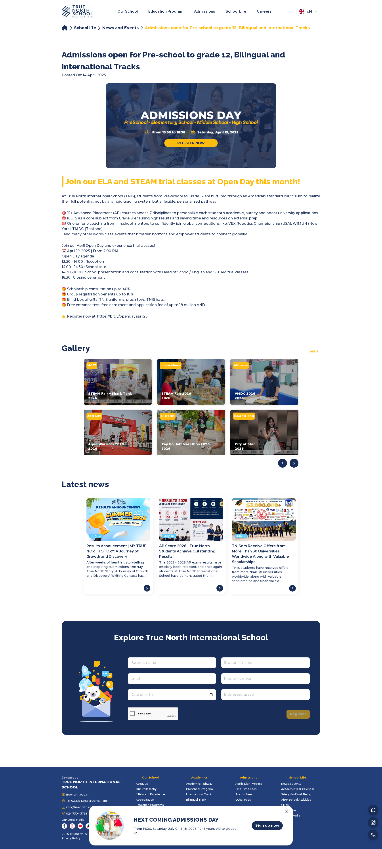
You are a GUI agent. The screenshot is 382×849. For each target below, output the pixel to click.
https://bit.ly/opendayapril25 (122, 316)
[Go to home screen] (77, 11)
